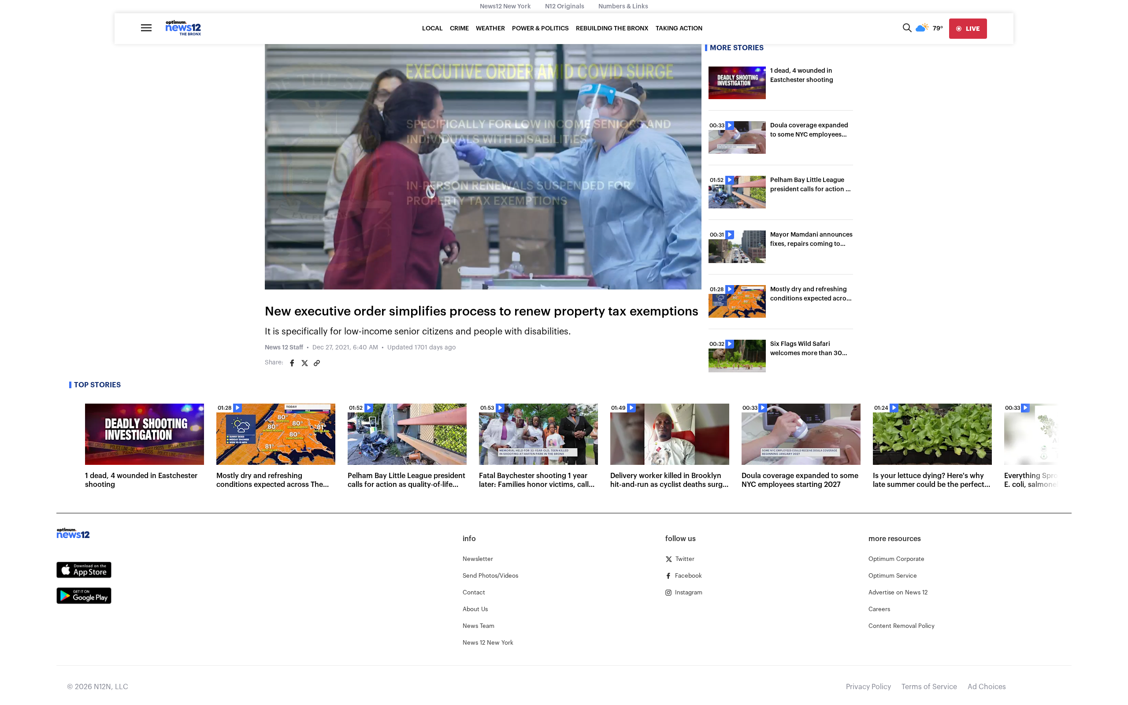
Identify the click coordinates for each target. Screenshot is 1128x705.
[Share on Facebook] (292, 363)
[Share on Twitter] (304, 363)
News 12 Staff (284, 348)
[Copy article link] (316, 363)
